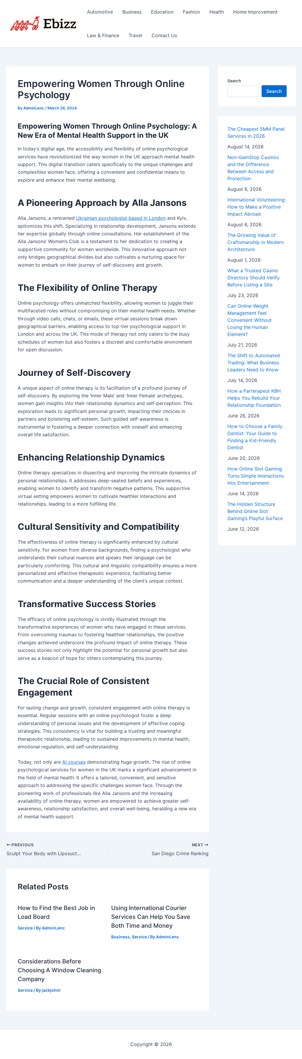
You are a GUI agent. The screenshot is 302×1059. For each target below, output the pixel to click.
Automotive (100, 12)
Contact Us (164, 35)
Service (25, 927)
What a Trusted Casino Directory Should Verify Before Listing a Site (253, 278)
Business (132, 12)
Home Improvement (255, 12)
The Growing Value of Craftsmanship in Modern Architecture (255, 242)
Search (234, 80)
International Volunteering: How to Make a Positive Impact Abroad (256, 207)
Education (162, 12)
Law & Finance (103, 35)
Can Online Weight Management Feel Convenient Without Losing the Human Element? (249, 320)
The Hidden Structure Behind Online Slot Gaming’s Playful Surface (255, 511)
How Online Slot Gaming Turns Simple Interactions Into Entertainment (255, 476)
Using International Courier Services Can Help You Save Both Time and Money (150, 916)
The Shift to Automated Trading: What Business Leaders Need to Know (253, 363)
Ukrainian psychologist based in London (121, 218)
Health (216, 12)
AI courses (74, 762)
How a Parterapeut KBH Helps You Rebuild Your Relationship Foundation (254, 398)
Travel (135, 35)
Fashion (191, 12)
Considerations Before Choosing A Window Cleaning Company (59, 970)
